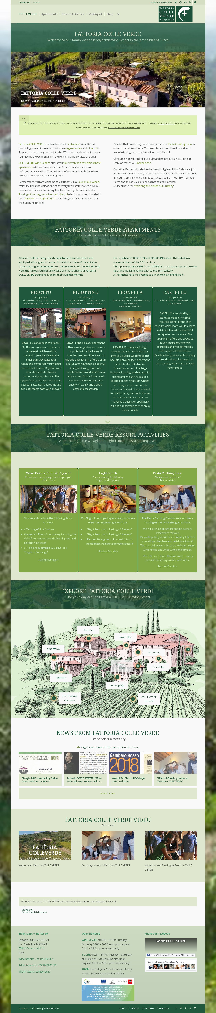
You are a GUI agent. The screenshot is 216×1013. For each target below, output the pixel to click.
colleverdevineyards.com (124, 127)
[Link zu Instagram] (180, 2)
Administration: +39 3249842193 (38, 973)
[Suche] (118, 14)
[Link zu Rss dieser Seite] (190, 2)
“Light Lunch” (47, 198)
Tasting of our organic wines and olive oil (43, 194)
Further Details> (108, 551)
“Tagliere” (29, 198)
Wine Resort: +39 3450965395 (36, 967)
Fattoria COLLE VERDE (171, 949)
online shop (144, 163)
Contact (36, 2)
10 (138, 666)
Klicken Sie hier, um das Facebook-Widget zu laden (172, 963)
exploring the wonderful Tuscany (153, 186)
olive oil (92, 148)
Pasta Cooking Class (180, 144)
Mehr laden (108, 793)
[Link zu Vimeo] (195, 2)
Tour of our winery (88, 181)
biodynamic (73, 144)
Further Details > (49, 559)
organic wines (73, 148)
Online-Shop (24, 2)
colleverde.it (166, 123)
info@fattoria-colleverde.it (34, 979)
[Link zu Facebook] (176, 2)
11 (188, 649)
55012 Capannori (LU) (31, 956)
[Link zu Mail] (185, 2)
